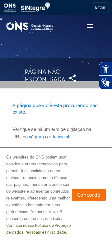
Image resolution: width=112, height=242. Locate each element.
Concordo (88, 194)
